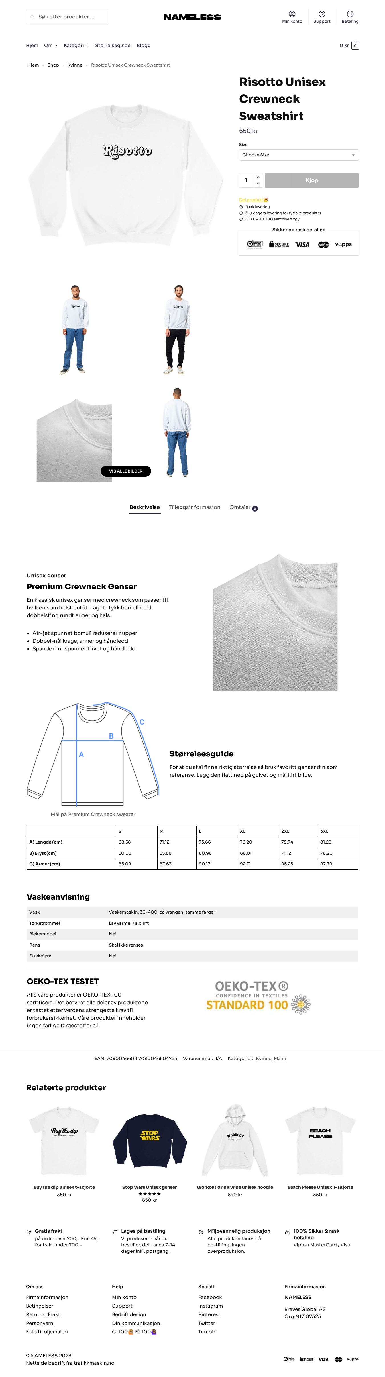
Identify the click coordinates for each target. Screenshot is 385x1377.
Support (322, 21)
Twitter (206, 1323)
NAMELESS (297, 1297)
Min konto (292, 21)
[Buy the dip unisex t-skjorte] (64, 1140)
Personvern (39, 1323)
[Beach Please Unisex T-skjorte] (320, 1140)
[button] (349, 45)
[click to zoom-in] (126, 175)
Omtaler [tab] (242, 507)
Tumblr (206, 1332)
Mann (280, 1058)
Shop (53, 65)
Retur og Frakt (43, 1315)
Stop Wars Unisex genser (149, 1187)
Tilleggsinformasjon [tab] (195, 507)
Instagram (210, 1306)
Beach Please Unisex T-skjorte (320, 1187)
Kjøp (312, 180)
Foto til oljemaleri (47, 1332)
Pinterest (209, 1315)
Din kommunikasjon (136, 1323)
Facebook (210, 1297)
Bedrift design (129, 1315)
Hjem (33, 65)
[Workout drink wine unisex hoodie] (235, 1140)
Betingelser (39, 1306)
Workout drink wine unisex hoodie (235, 1187)
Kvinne (75, 65)
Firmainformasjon (47, 1297)
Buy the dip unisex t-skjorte (64, 1187)
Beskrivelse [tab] (145, 507)
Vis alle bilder (125, 471)
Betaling (350, 21)
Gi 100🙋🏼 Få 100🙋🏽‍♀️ (134, 1332)
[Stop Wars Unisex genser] (149, 1140)
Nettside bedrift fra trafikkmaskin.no (70, 1363)
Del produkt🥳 (253, 199)
